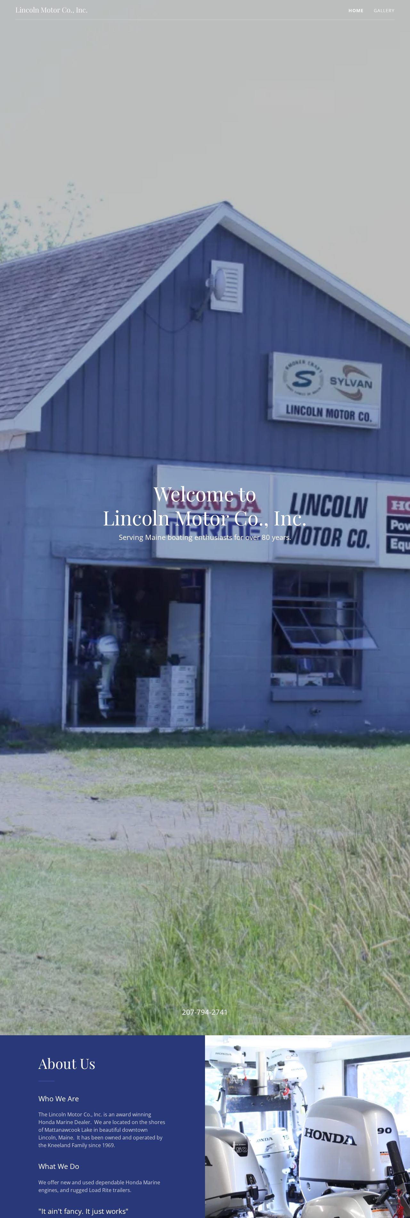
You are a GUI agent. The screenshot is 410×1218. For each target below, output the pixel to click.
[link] (51, 10)
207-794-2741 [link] (205, 1012)
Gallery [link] (384, 10)
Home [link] (356, 10)
